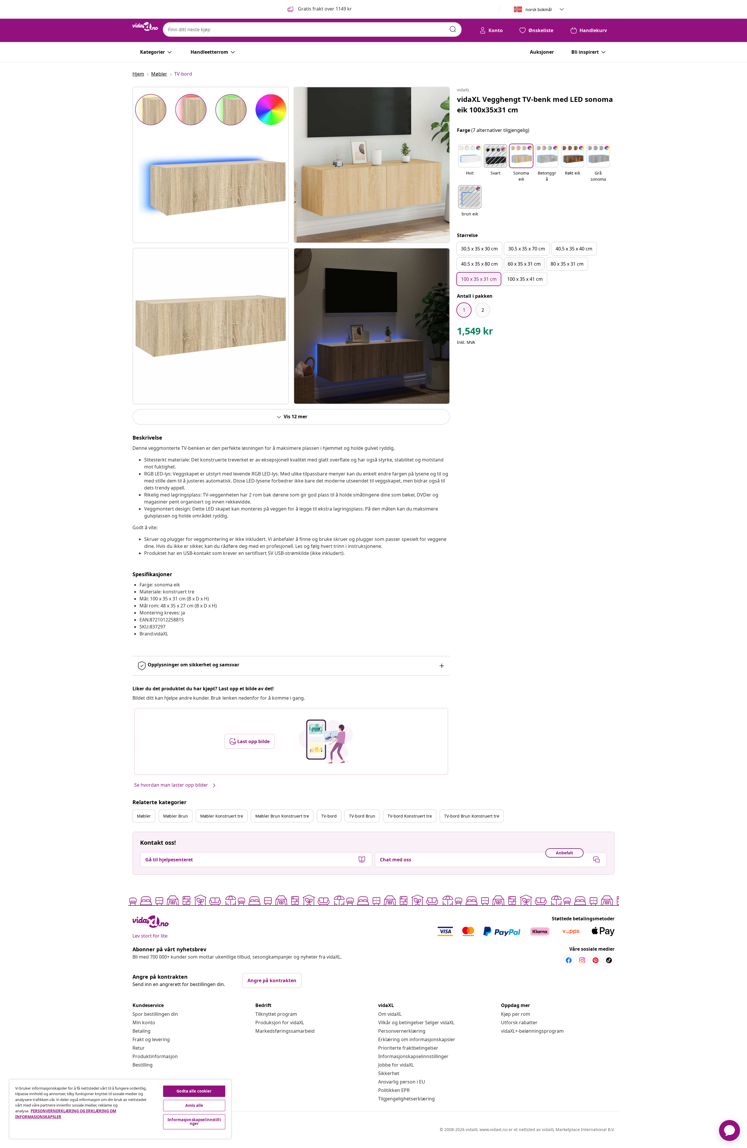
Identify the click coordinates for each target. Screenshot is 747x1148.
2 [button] (482, 310)
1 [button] (464, 310)
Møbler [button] (144, 816)
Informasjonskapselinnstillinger (413, 1056)
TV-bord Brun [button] (362, 816)
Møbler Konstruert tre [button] (221, 816)
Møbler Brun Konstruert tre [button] (282, 816)
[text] (475, 332)
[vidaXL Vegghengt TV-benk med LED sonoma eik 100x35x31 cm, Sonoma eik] (210, 165)
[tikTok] (609, 960)
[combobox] (312, 29)
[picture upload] (326, 741)
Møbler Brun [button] (175, 816)
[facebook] (569, 960)
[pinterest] (595, 960)
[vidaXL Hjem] (145, 26)
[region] (120, 1109)
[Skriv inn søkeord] (453, 29)
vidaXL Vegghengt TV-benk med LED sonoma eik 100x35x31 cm (535, 104)
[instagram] (582, 960)
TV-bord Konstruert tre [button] (410, 816)
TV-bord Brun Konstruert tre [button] (471, 816)
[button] (319, 9)
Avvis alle (194, 1105)
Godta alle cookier (194, 1091)
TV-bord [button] (329, 816)
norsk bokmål (539, 9)
